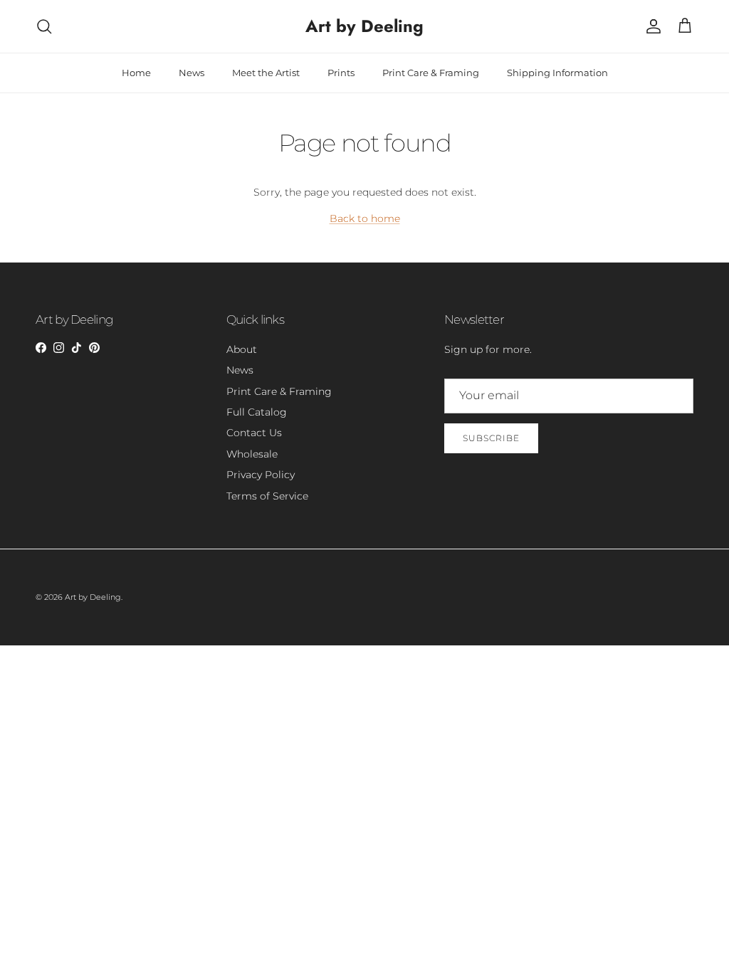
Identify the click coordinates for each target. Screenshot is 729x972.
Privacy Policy (260, 474)
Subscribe (491, 438)
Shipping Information (557, 72)
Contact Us (254, 432)
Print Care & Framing (430, 72)
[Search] (44, 26)
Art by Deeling (93, 597)
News (191, 72)
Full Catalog (256, 412)
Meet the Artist (266, 72)
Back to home (365, 218)
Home (136, 72)
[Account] (650, 26)
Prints (341, 72)
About (241, 349)
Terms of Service (267, 496)
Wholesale (252, 454)
